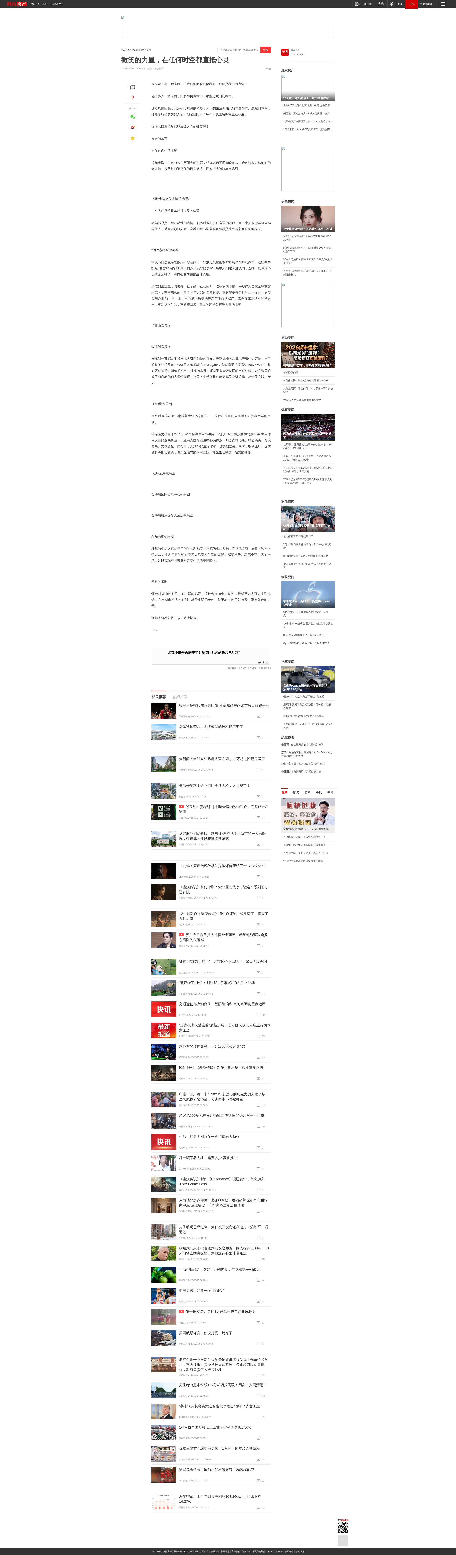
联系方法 (215, 1551)
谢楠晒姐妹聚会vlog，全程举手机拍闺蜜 (305, 555)
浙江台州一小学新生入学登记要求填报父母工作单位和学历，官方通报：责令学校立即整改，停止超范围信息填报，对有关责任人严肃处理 (223, 1365)
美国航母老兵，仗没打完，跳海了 (205, 1333)
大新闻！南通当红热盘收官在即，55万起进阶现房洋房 (222, 759)
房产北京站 (263, 662)
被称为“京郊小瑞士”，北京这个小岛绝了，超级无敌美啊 (223, 962)
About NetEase (190, 1551)
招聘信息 (225, 1551)
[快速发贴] (132, 87)
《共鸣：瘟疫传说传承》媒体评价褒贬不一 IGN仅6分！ (223, 866)
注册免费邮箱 (426, 4)
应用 (44, 4)
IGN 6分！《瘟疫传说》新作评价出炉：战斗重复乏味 (221, 1067)
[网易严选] (381, 4)
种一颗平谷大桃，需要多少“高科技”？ (209, 1158)
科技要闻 (287, 577)
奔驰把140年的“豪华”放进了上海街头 (303, 716)
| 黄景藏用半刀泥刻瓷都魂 (301, 771)
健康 (284, 792)
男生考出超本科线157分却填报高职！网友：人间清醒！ (223, 1385)
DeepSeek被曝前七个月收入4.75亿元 (304, 635)
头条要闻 (287, 201)
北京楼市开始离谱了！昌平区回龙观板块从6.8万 (308, 121)
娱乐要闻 (287, 501)
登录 (412, 4)
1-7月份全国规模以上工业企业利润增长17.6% (215, 1427)
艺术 (307, 792)
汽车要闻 (287, 661)
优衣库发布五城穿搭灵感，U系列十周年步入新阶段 (219, 1448)
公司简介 (204, 1551)
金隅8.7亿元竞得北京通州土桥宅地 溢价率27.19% (308, 105)
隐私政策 (246, 1551)
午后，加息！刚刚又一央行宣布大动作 (209, 1137)
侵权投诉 (300, 1551)
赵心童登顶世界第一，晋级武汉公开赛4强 (212, 1046)
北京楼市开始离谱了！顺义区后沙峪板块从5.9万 (204, 653)
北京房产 (287, 70)
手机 (319, 792)
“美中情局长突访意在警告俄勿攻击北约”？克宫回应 (219, 1406)
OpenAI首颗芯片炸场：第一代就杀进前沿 (306, 643)
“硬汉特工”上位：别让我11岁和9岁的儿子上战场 (217, 983)
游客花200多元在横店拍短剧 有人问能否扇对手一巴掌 (221, 1115)
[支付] (392, 4)
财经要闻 (287, 337)
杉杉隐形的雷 (290, 372)
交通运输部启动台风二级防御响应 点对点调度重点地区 (222, 1004)
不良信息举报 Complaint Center (268, 1551)
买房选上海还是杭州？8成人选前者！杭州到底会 (308, 113)
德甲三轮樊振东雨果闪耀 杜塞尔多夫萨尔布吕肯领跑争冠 (224, 705)
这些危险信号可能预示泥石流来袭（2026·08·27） (218, 1470)
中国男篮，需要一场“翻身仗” (201, 1290)
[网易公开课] (368, 4)
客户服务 (236, 1551)
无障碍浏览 (57, 4)
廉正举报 (289, 1551)
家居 (296, 792)
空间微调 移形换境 (293, 853)
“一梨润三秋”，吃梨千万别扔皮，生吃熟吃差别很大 (219, 1269)
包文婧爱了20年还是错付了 (298, 536)
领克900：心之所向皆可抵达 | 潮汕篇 (304, 696)
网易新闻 (295, 50)
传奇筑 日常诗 (291, 836)
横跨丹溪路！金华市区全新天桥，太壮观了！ (214, 786)
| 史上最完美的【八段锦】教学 (302, 744)
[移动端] (357, 4)
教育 (330, 792)
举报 (268, 68)
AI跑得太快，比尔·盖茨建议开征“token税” (306, 380)
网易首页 (35, 4)
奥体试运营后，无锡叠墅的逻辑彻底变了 (211, 727)
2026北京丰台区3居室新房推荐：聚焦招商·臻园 (308, 129)
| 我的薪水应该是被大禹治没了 (303, 763)
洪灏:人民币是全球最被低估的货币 (302, 400)
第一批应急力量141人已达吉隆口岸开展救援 (221, 1312)
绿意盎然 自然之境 (293, 844)
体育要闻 (287, 409)
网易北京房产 (138, 50)
